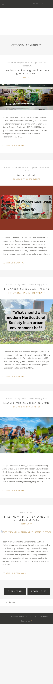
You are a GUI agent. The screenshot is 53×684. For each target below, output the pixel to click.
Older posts (15, 591)
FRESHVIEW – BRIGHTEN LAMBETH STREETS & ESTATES (26, 518)
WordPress (23, 616)
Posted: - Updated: (26, 284)
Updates (40, 293)
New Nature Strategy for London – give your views (26, 72)
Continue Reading (14, 145)
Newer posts (38, 591)
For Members (28, 293)
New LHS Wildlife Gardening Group (26, 402)
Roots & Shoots (26, 175)
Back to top (26, 621)
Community (27, 77)
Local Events (33, 179)
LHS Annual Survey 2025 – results (26, 288)
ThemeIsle (46, 616)
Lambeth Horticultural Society (26, 22)
